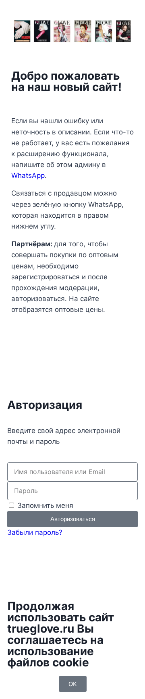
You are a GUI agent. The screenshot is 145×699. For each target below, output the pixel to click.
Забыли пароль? (34, 532)
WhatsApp (28, 175)
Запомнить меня (44, 505)
